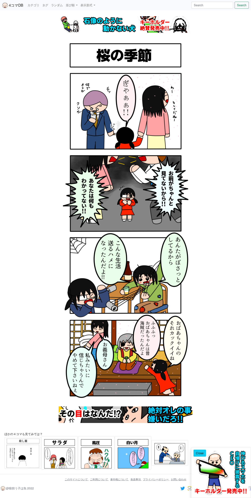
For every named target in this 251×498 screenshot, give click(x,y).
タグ (45, 5)
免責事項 (135, 479)
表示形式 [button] (86, 5)
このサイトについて (77, 479)
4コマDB (15, 5)
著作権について (119, 479)
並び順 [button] (70, 5)
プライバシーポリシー (156, 479)
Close (200, 453)
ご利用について (99, 479)
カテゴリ (33, 5)
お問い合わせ (178, 479)
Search (241, 5)
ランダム (57, 5)
